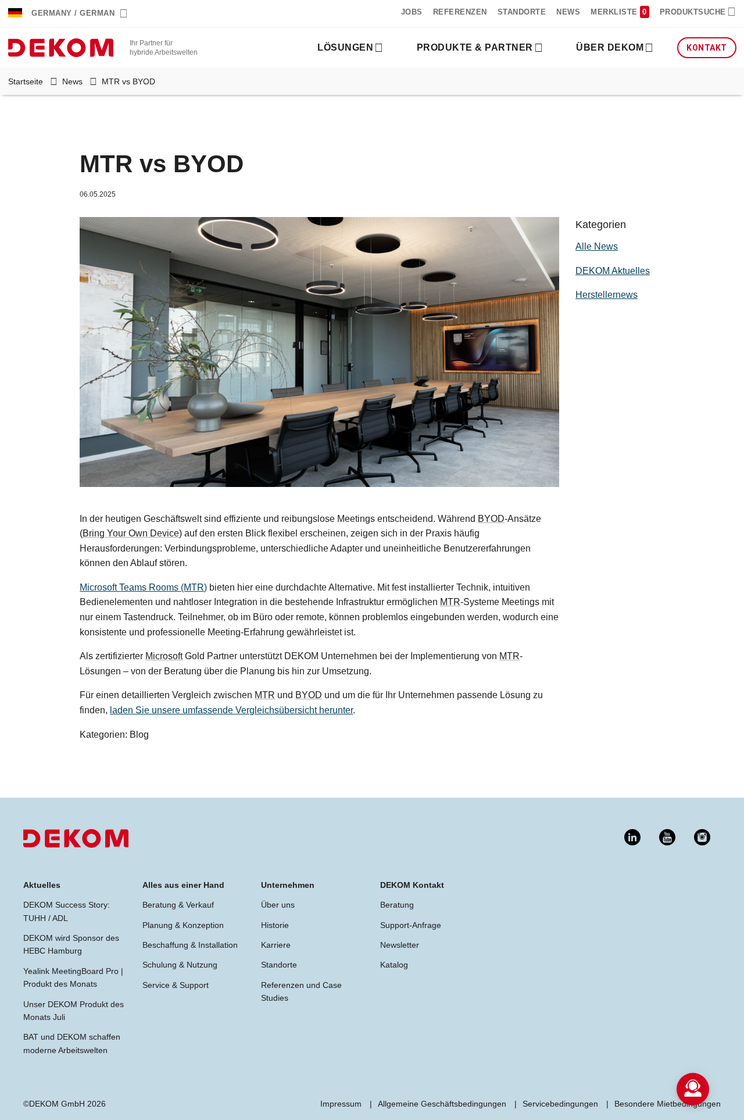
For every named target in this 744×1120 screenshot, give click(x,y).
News (72, 81)
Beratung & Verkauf (178, 904)
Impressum (341, 1103)
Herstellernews (606, 295)
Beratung (397, 904)
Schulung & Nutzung (179, 964)
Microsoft (164, 656)
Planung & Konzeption (183, 925)
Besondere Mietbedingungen (667, 1103)
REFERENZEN (460, 12)
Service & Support (175, 985)
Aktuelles (41, 885)
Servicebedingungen (560, 1103)
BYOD (491, 519)
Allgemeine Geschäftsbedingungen (442, 1103)
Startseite (25, 81)
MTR (450, 602)
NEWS (568, 12)
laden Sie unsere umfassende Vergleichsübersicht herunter (231, 710)
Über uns (278, 904)
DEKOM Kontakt (412, 885)
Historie (275, 925)
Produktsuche (693, 12)
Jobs (412, 12)
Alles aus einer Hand (183, 885)
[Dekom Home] (60, 47)
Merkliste (615, 12)
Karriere (276, 945)
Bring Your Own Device (131, 533)
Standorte (522, 12)
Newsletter (399, 945)
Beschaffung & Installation (190, 945)
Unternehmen (287, 885)
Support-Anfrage (410, 925)
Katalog (394, 964)
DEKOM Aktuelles (612, 271)
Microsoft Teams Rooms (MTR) (143, 587)
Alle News (596, 246)
